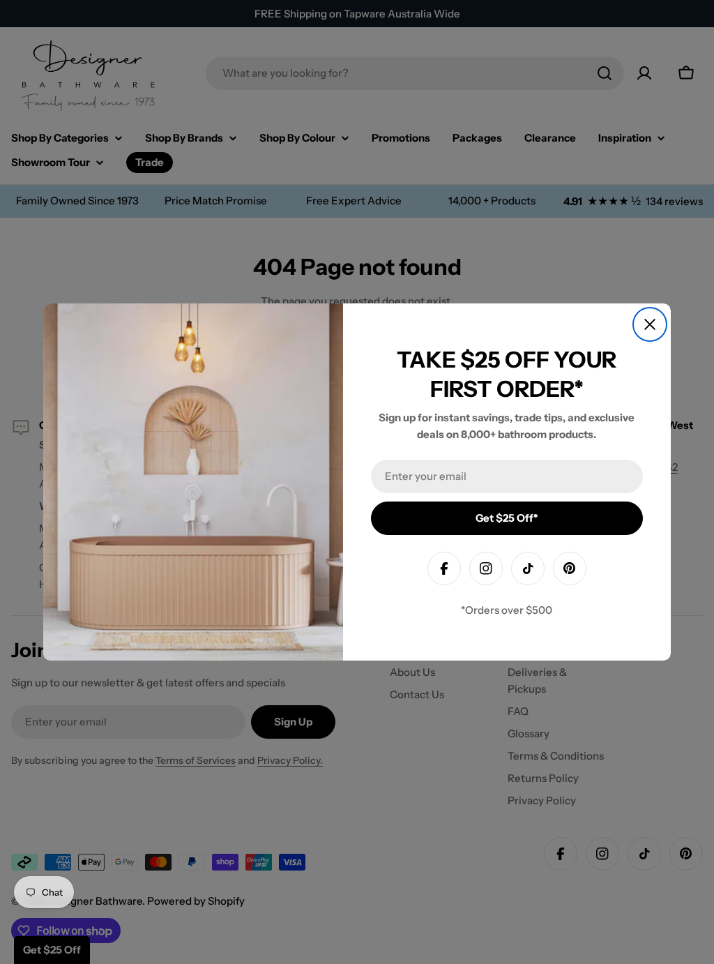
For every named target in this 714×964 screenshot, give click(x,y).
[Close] (650, 324)
